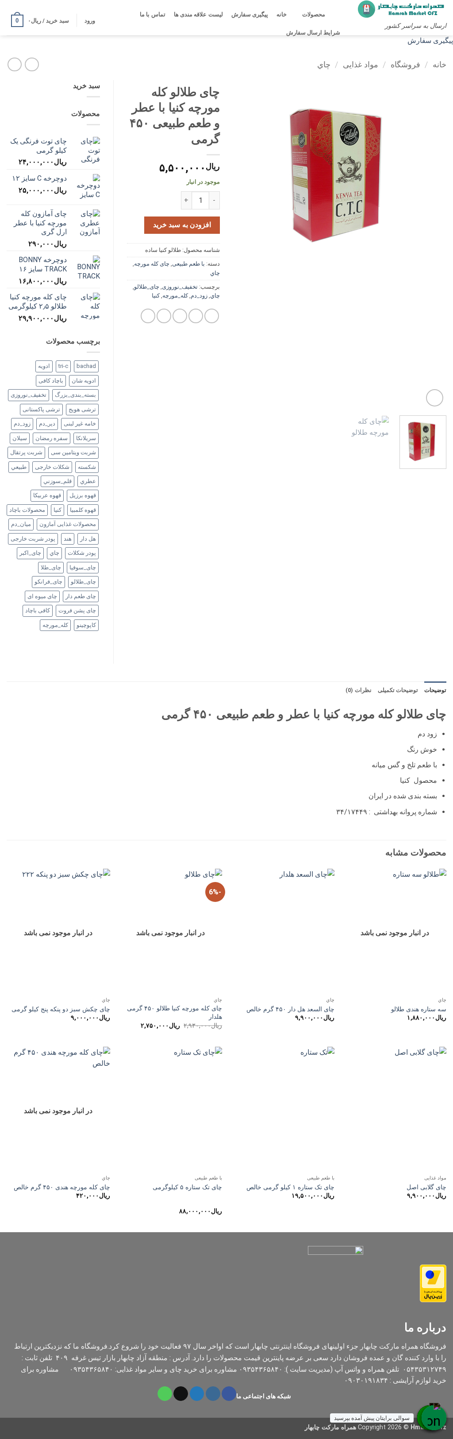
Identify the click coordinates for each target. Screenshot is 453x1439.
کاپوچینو (86, 625)
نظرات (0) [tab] (358, 690)
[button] (89, 21)
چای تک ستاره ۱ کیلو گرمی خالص (290, 1187)
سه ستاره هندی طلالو (418, 1009)
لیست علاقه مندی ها (198, 14)
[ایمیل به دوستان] (180, 316)
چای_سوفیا (82, 567)
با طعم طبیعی (188, 263)
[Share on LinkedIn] (148, 316)
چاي (323, 64)
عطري (88, 481)
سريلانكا (86, 438)
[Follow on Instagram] (213, 1393)
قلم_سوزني (57, 481)
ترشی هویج (82, 409)
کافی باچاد (37, 610)
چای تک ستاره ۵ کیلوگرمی (187, 1187)
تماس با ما (152, 14)
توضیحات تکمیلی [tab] (398, 690)
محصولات (313, 14)
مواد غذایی (360, 64)
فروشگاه (405, 64)
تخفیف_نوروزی (180, 286)
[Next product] (31, 64)
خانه (281, 14)
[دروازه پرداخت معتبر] (433, 1282)
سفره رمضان (51, 438)
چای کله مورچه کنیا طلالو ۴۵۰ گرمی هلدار (174, 1013)
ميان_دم (21, 524)
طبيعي (19, 467)
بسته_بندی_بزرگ (75, 394)
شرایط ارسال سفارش (313, 32)
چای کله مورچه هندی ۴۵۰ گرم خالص (62, 1187)
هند (68, 538)
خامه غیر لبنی (80, 423)
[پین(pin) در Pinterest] (164, 316)
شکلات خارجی (52, 467)
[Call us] (164, 1393)
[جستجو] (337, 15)
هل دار (88, 538)
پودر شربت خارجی (33, 538)
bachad (86, 366)
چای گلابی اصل (426, 1187)
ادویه (44, 366)
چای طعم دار (80, 596)
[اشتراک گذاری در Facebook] (211, 316)
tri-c (63, 366)
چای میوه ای (42, 596)
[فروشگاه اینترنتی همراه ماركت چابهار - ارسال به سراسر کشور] (402, 9)
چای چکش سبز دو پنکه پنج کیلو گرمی (61, 1009)
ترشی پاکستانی (41, 409)
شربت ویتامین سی (73, 452)
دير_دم (47, 423)
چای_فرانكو (48, 581)
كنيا (156, 295)
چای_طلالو (146, 286)
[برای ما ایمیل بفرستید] (180, 1393)
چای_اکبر (30, 552)
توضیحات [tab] (435, 690)
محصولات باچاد (27, 510)
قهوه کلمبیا (83, 510)
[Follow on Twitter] (197, 1393)
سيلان (19, 438)
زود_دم (199, 295)
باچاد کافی (50, 380)
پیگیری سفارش (249, 14)
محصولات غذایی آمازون (67, 524)
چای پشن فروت (77, 610)
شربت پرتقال (26, 452)
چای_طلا (51, 567)
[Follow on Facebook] (229, 1393)
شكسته (87, 467)
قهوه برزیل (82, 495)
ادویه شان (84, 380)
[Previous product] (14, 64)
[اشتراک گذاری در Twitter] (195, 316)
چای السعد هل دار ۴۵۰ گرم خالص (290, 1009)
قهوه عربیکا (47, 495)
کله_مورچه (175, 295)
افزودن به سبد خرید (182, 225)
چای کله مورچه (151, 263)
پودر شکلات (82, 552)
